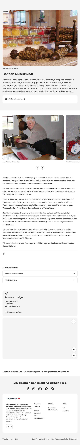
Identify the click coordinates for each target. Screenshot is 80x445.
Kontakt (65, 411)
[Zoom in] (73, 349)
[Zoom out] (73, 355)
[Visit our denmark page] (27, 389)
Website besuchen (16, 99)
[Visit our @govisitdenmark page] (46, 389)
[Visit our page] (34, 389)
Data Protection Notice (40, 439)
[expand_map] (73, 321)
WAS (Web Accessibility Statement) (64, 439)
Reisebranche (39, 418)
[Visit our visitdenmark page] (40, 389)
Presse (36, 410)
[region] (40, 338)
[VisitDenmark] (13, 399)
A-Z (63, 408)
